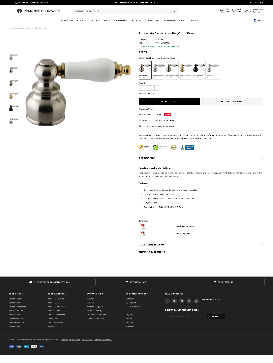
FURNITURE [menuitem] (169, 20)
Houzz (158, 115)
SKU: (140, 43)
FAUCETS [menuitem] (95, 20)
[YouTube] (196, 301)
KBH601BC (233, 135)
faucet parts (195, 135)
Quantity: (143, 83)
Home (11, 28)
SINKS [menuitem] (107, 20)
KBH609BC (176, 138)
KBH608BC (165, 138)
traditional (207, 138)
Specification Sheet (185, 226)
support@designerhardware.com (33, 2)
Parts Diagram (182, 233)
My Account (255, 12)
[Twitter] (174, 301)
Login (252, 9)
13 (143, 126)
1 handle (156, 135)
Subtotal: (143, 93)
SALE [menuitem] (181, 20)
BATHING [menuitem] (136, 20)
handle (205, 135)
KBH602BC (244, 135)
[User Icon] (247, 10)
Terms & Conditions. (103, 339)
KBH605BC (143, 138)
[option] (77, 88)
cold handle (183, 135)
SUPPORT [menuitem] (193, 20)
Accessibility (87, 339)
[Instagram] (181, 301)
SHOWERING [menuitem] (120, 20)
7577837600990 (169, 135)
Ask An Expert (168, 120)
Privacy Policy (75, 339)
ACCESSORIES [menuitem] (152, 20)
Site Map (64, 339)
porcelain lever (195, 138)
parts (184, 138)
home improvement (219, 135)
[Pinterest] (189, 301)
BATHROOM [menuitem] (67, 20)
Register (260, 9)
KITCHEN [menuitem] (81, 20)
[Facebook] (167, 301)
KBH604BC (255, 135)
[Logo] (38, 11)
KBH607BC (154, 138)
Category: (143, 39)
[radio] (145, 70)
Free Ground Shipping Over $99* (136, 2)
